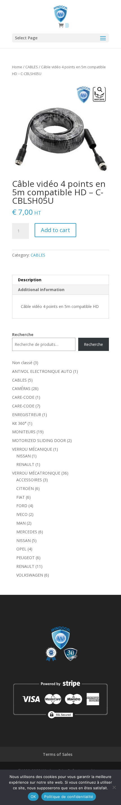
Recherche (22, 334)
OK (33, 796)
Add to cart (55, 230)
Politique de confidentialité (68, 796)
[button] (100, 90)
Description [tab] (29, 279)
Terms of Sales (57, 754)
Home (17, 66)
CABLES (31, 66)
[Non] (114, 787)
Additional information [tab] (41, 289)
